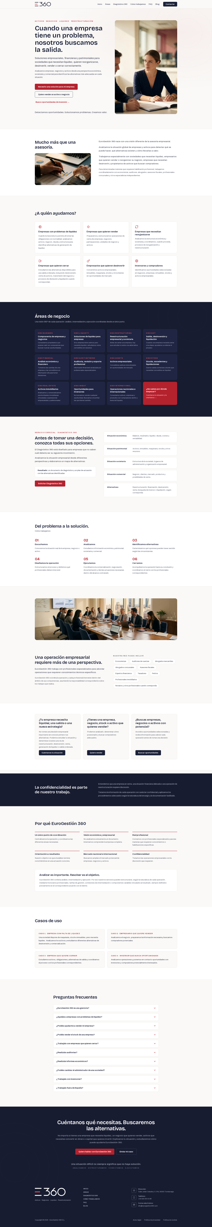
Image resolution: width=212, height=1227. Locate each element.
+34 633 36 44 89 (145, 1199)
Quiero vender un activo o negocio (54, 94)
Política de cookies (170, 1220)
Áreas (107, 4)
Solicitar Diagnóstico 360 (50, 483)
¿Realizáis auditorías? (66, 1052)
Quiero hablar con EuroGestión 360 (95, 1152)
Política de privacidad (152, 1220)
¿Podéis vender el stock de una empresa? (75, 1035)
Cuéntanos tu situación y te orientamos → (156, 396)
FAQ (150, 4)
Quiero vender (96, 753)
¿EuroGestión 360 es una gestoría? (72, 1008)
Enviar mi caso (126, 1152)
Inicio (100, 4)
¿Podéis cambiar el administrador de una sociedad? (80, 1070)
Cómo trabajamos (138, 4)
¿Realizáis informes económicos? (72, 1061)
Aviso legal (137, 1220)
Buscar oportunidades (148, 753)
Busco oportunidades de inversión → (52, 102)
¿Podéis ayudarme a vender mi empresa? (75, 1026)
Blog (157, 4)
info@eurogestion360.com (148, 1206)
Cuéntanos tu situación (52, 753)
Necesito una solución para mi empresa (56, 87)
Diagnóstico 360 (120, 4)
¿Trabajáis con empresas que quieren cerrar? (77, 1043)
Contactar (170, 4)
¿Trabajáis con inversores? (69, 1079)
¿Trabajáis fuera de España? (69, 1088)
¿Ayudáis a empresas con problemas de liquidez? (79, 1017)
